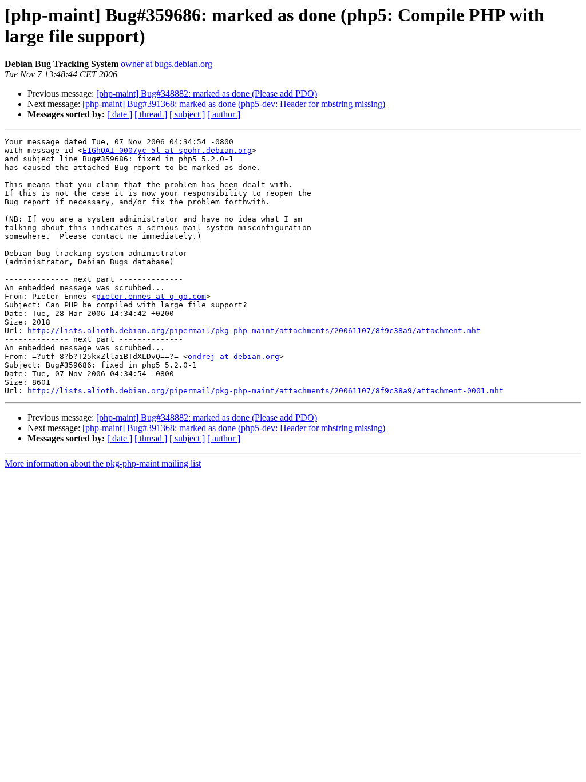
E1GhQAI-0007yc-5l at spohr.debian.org (167, 150)
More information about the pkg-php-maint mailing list (103, 463)
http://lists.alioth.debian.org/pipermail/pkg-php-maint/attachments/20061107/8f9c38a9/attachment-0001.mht (265, 390)
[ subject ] (187, 114)
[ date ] (119, 114)
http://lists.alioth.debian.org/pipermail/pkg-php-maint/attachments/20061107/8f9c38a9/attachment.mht (254, 330)
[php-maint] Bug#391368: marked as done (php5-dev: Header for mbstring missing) (233, 104)
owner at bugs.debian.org (166, 64)
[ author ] (223, 114)
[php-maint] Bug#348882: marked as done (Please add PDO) (206, 93)
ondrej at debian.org (233, 356)
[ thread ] (150, 114)
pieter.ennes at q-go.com (151, 296)
